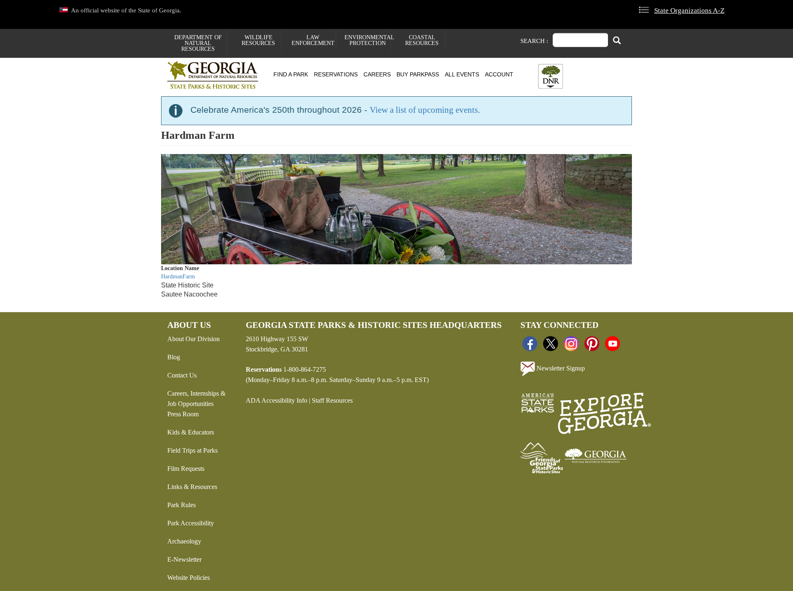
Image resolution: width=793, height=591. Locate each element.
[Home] (215, 75)
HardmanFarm (178, 276)
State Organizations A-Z (689, 10)
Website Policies (188, 577)
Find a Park (290, 74)
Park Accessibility (190, 523)
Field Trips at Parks (192, 450)
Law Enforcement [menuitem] (313, 40)
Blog (173, 357)
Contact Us (182, 375)
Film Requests (185, 468)
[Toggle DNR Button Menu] (550, 76)
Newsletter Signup (560, 367)
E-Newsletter (184, 559)
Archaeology (184, 541)
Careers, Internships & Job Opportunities (196, 398)
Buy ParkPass (417, 74)
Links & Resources (192, 486)
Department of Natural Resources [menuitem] (198, 43)
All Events (462, 74)
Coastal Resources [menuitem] (422, 40)
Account (499, 74)
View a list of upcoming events (424, 110)
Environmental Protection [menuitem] (367, 40)
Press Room (183, 414)
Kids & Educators (190, 432)
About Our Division (193, 338)
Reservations (336, 74)
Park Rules (181, 504)
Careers (377, 74)
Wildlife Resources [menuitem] (258, 40)
